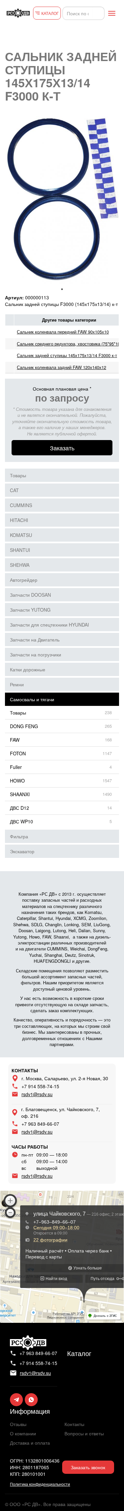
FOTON (18, 753)
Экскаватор (22, 851)
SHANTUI (20, 550)
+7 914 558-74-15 (40, 1086)
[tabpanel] (62, 198)
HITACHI (19, 520)
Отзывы (18, 1424)
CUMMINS (21, 505)
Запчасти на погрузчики (35, 654)
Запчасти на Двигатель (35, 639)
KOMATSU (21, 535)
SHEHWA (19, 565)
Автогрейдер (23, 579)
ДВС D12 (19, 807)
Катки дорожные (27, 669)
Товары (18, 475)
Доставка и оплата (30, 1442)
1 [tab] (62, 289)
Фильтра (19, 836)
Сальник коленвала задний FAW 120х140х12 (61, 367)
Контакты (74, 1424)
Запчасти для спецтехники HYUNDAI (49, 624)
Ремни (17, 684)
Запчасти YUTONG (30, 609)
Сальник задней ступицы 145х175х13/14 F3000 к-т (67, 355)
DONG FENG (24, 726)
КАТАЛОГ (50, 13)
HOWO (17, 780)
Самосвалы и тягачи (32, 699)
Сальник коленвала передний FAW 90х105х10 (63, 332)
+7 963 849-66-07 (40, 1123)
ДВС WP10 (21, 821)
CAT (14, 490)
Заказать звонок (88, 1467)
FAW (15, 739)
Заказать (62, 447)
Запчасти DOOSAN (30, 594)
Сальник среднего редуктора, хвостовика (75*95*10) (69, 343)
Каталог (79, 1353)
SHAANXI (20, 794)
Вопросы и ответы (84, 1433)
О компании (23, 1433)
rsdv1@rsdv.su (37, 1094)
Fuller (16, 767)
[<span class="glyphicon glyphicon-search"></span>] (98, 13)
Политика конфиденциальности (40, 1484)
